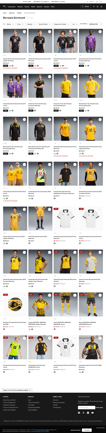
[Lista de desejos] (93, 6)
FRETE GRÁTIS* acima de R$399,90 (41, 1)
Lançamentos (11, 6)
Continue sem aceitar (100, 427)
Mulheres (20, 6)
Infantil (33, 6)
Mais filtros (83, 23)
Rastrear (91, 1)
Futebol (19, 13)
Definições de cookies (76, 430)
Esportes (39, 6)
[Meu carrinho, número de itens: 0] (97, 6)
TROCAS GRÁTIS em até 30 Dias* (58, 1)
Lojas (100, 1)
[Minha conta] (101, 6)
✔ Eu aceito (86, 430)
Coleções (46, 6)
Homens (27, 6)
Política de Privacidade (43, 431)
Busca (87, 6)
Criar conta (99, 407)
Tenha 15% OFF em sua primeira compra (15, 390)
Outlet (52, 6)
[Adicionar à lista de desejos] (24, 31)
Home (4, 13)
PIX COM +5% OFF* (27, 1)
